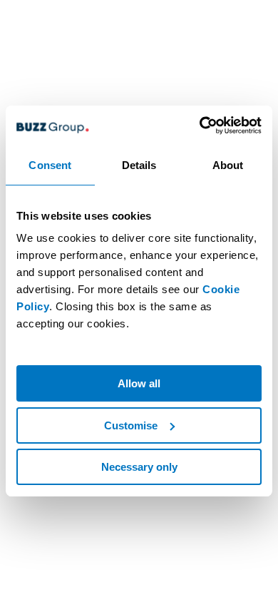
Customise (131, 425)
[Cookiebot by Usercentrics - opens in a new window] (200, 125)
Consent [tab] (50, 165)
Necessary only (139, 467)
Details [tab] (139, 165)
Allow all (139, 383)
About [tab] (228, 165)
